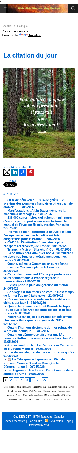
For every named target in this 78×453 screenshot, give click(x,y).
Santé (43, 386)
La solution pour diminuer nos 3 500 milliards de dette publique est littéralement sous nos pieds (38, 256)
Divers (18, 395)
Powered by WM (39, 425)
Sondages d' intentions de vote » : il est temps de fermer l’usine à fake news (38, 293)
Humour (36, 386)
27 (44, 379)
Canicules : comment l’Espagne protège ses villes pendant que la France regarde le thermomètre (37, 277)
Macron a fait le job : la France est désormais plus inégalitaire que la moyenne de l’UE (37, 318)
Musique (48, 395)
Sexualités (27, 390)
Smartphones (37, 395)
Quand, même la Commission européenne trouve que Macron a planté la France (35, 265)
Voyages (10, 395)
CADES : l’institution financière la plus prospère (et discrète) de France (33, 244)
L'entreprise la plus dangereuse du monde (38, 285)
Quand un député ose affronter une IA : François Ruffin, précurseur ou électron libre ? (37, 336)
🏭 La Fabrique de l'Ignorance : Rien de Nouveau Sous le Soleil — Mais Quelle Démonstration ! (34, 363)
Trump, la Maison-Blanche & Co (30, 249)
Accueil (7, 26)
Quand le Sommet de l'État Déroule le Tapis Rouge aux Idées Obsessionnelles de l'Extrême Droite (37, 309)
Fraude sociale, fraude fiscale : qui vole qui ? (39, 352)
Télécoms (27, 395)
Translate (34, 35)
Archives (58, 395)
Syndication (56, 421)
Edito (29, 386)
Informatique (16, 390)
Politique (22, 26)
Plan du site (35, 421)
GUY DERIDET (12, 194)
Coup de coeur (64, 390)
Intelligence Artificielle (57, 386)
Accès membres (15, 421)
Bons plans (23, 399)
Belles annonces (36, 399)
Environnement (51, 399)
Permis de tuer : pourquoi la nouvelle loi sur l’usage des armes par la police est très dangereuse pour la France (37, 235)
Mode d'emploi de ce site (14, 386)
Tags (68, 421)
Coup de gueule (49, 390)
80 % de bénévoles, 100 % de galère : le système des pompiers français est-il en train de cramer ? (38, 203)
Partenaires (64, 399)
